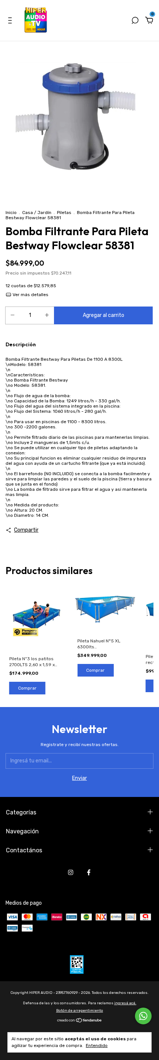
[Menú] (11, 21)
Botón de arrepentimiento (79, 1010)
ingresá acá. (125, 1003)
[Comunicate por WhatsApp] (143, 1016)
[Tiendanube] (80, 1021)
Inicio (11, 212)
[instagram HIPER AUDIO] (71, 872)
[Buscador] (135, 21)
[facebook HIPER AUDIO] (89, 872)
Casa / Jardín (36, 212)
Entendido (97, 1045)
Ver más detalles (29, 294)
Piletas (64, 212)
